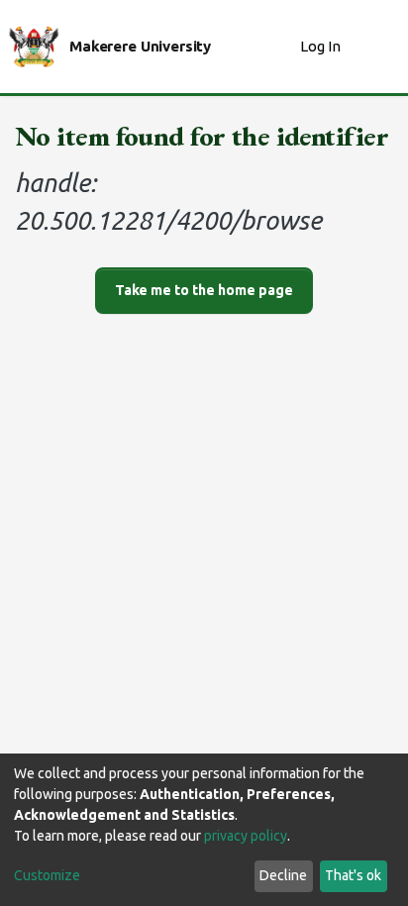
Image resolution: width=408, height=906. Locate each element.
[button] (279, 47)
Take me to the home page (204, 290)
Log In (322, 46)
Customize (47, 875)
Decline (283, 875)
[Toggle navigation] (380, 46)
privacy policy (245, 836)
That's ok (353, 875)
